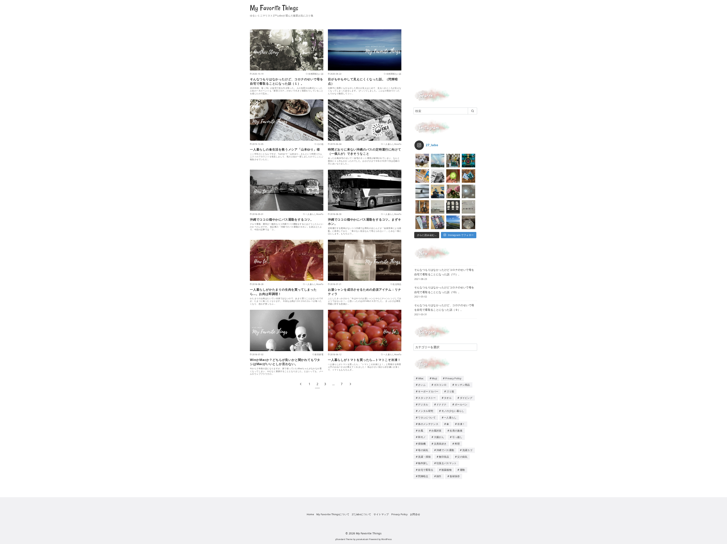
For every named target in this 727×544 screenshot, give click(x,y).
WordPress (386, 539)
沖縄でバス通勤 (445, 450)
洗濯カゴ (467, 450)
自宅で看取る (425, 469)
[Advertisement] (445, 55)
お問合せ (415, 514)
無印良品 (444, 456)
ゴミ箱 (450, 391)
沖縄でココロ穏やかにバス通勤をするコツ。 (282, 219)
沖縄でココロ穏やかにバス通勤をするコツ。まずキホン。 (364, 221)
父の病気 (462, 456)
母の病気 (423, 450)
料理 (457, 443)
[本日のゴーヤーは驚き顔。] (453, 176)
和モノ (422, 437)
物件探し (423, 463)
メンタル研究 (425, 411)
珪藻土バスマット (446, 463)
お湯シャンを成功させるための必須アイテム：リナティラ (364, 291)
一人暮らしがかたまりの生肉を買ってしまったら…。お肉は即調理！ (283, 291)
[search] (472, 111)
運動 (462, 469)
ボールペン (461, 404)
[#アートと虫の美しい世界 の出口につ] (468, 207)
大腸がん (439, 437)
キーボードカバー (428, 391)
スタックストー (427, 398)
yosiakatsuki (362, 539)
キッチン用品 (462, 384)
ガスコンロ (440, 384)
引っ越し (457, 437)
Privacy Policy (453, 378)
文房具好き (440, 443)
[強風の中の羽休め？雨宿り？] (422, 191)
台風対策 (436, 430)
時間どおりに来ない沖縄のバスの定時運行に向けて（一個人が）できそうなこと (364, 151)
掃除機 (422, 443)
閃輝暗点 (423, 476)
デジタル (423, 404)
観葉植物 (447, 469)
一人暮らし (450, 417)
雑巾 (439, 476)
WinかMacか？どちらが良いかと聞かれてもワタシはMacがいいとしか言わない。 (285, 362)
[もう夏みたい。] (453, 222)
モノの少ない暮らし (453, 411)
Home (310, 514)
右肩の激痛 (456, 430)
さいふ (422, 384)
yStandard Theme (344, 539)
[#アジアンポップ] (468, 160)
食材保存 (455, 476)
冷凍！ (461, 424)
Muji (434, 378)
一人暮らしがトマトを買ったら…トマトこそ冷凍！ (364, 360)
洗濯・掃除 (424, 456)
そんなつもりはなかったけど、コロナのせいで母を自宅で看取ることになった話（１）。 (286, 81)
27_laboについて (361, 514)
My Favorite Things (274, 7)
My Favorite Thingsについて (332, 514)
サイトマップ (381, 514)
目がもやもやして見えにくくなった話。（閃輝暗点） (363, 81)
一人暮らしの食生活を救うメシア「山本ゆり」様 (285, 149)
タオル (448, 398)
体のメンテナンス (428, 424)
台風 (420, 430)
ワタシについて (427, 417)
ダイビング (466, 398)
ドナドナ (441, 404)
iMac (421, 378)
